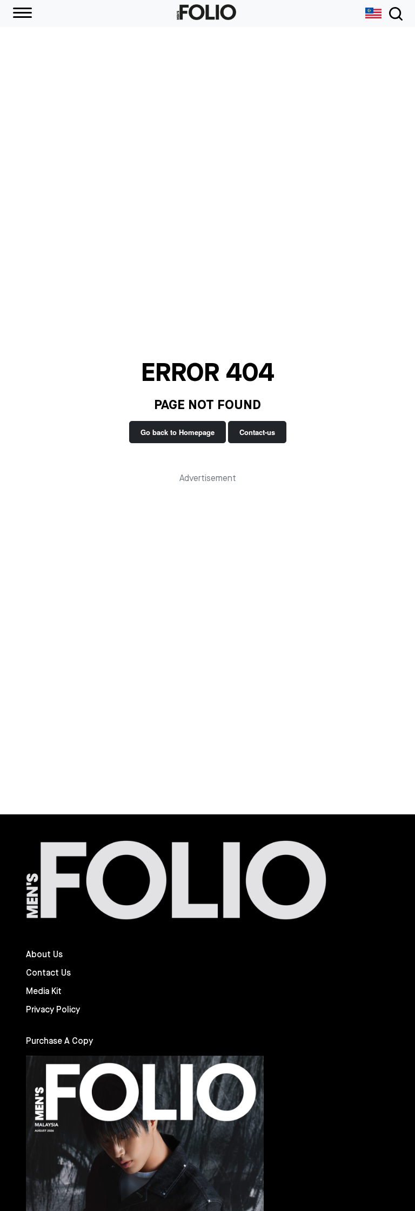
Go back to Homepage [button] (177, 432)
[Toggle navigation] (394, 13)
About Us (44, 954)
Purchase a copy (59, 1041)
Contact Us (48, 973)
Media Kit (44, 991)
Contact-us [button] (257, 432)
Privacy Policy (53, 1009)
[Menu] (22, 13)
